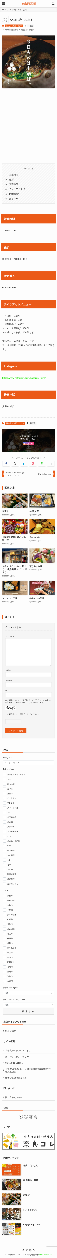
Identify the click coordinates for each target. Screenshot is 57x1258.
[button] (6, 463)
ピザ (9, 864)
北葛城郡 (11, 929)
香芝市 (10, 933)
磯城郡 (10, 938)
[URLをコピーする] (51, 463)
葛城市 (10, 966)
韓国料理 (11, 850)
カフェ (10, 788)
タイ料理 (11, 855)
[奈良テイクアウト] (28, 3)
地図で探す (10, 1030)
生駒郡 (10, 909)
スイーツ (11, 869)
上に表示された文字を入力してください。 (22, 714)
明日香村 (11, 962)
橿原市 (30, 26)
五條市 (10, 976)
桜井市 (10, 952)
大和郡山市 (11, 914)
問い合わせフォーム (14, 1097)
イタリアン (11, 798)
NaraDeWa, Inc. (45, 1254)
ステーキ (11, 826)
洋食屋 (10, 793)
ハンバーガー (12, 831)
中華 (9, 845)
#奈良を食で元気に (14, 1062)
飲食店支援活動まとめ (16, 1077)
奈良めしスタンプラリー (17, 1056)
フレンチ (11, 802)
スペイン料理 (12, 807)
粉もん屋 (11, 784)
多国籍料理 (11, 817)
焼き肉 (10, 822)
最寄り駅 (13, 198)
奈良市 (10, 895)
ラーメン (11, 779)
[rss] (36, 1117)
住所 (11, 179)
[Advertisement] (28, 125)
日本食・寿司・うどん (14, 26)
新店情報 (11, 900)
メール (8, 680)
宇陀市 (10, 957)
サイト (8, 690)
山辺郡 (10, 919)
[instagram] (31, 1117)
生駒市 (10, 905)
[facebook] (21, 1117)
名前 (7, 670)
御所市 (10, 971)
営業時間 (13, 174)
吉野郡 (10, 981)
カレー (10, 860)
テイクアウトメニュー (20, 189)
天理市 (10, 924)
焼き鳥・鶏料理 (13, 841)
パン (9, 836)
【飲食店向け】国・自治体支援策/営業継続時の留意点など (28, 1070)
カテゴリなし (12, 883)
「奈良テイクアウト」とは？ (19, 1050)
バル (9, 812)
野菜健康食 (11, 874)
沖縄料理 (11, 878)
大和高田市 (11, 947)
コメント (9, 636)
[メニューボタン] (3, 3)
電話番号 (13, 184)
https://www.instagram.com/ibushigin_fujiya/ (24, 377)
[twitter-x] (26, 1117)
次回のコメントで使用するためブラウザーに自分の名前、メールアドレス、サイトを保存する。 (29, 701)
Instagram (14, 193)
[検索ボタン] (53, 3)
